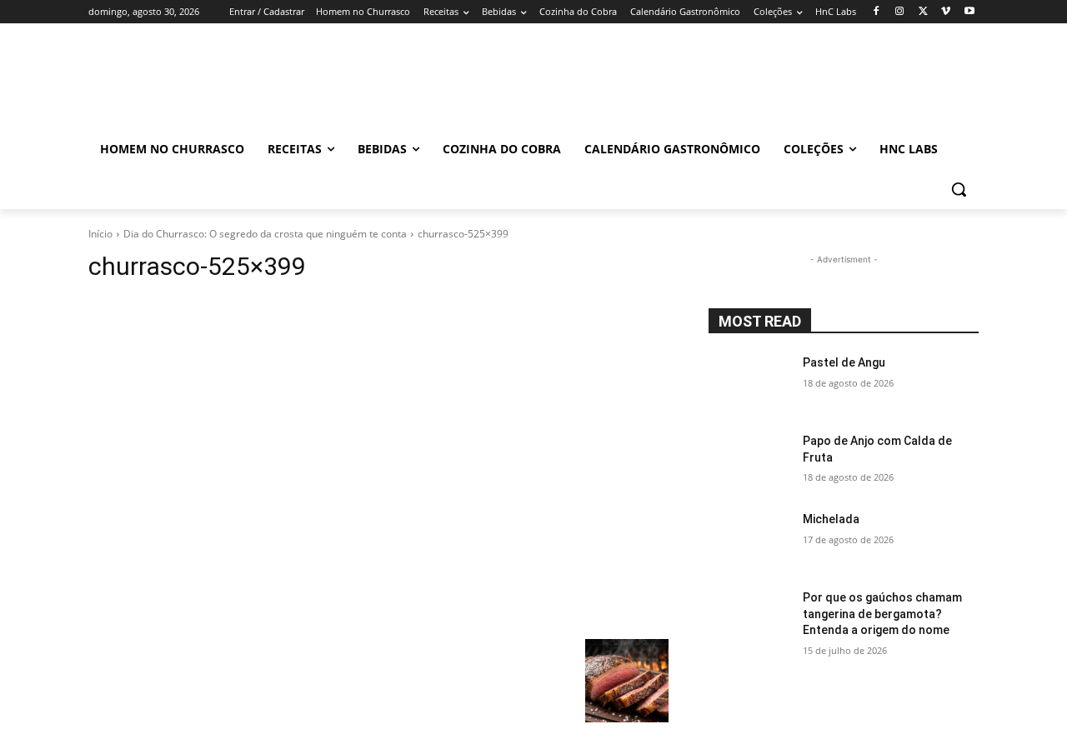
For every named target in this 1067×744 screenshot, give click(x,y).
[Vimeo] (945, 12)
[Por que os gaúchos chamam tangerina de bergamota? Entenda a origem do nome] (749, 618)
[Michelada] (749, 540)
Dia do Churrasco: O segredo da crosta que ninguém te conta (265, 234)
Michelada (831, 519)
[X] (923, 12)
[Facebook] (876, 12)
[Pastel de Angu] (749, 383)
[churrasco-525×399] (378, 464)
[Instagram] (899, 12)
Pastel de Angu (844, 362)
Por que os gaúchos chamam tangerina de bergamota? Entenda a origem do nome (882, 614)
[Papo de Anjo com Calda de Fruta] (749, 461)
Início (100, 234)
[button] (959, 189)
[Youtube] (969, 12)
